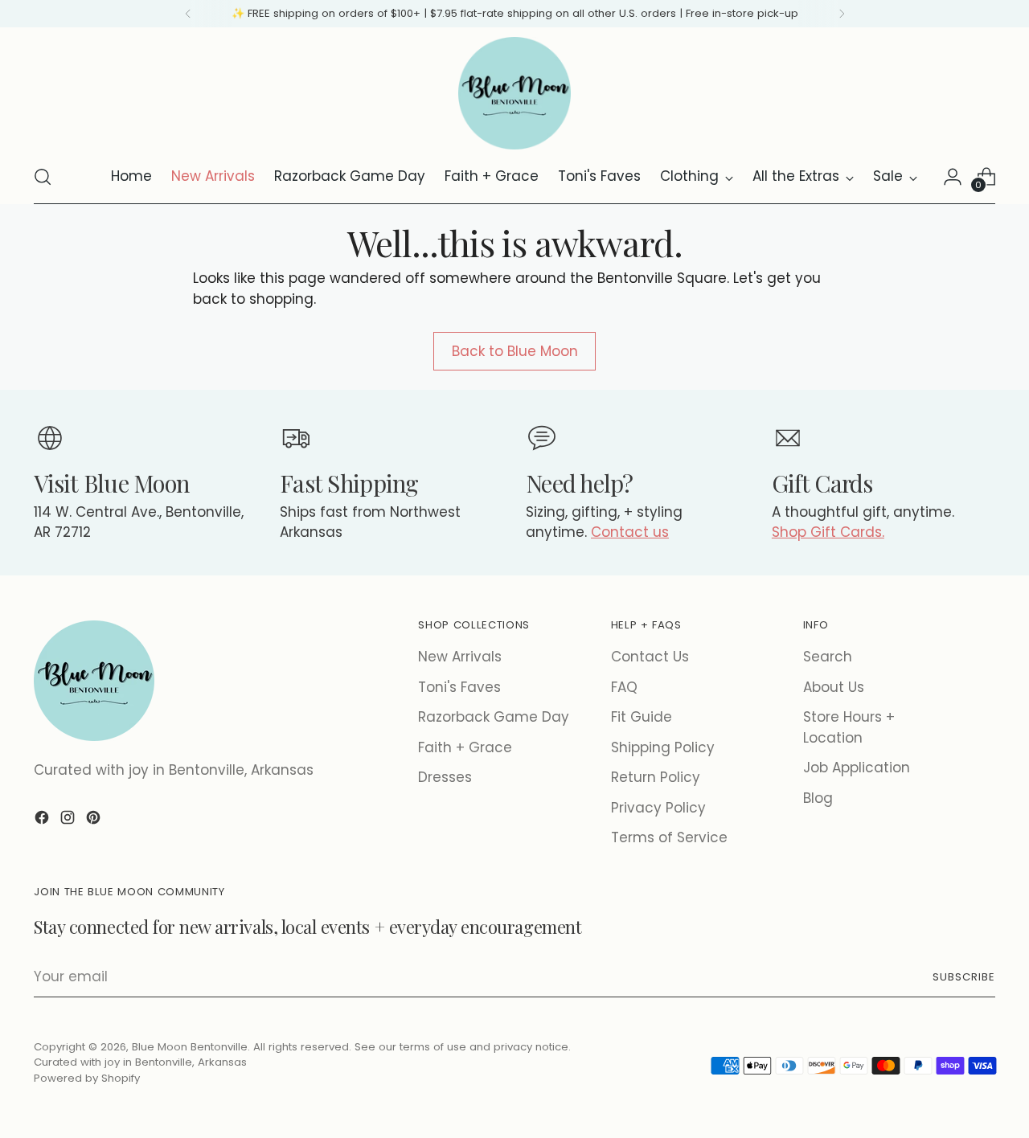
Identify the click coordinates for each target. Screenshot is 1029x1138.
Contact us (630, 532)
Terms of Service (669, 837)
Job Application (856, 767)
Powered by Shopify (87, 1078)
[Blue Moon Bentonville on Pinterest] (95, 820)
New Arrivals (460, 656)
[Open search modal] (43, 177)
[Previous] (188, 13)
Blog (818, 798)
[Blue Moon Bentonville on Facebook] (43, 820)
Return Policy (655, 777)
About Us (833, 687)
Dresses (445, 777)
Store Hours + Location (849, 727)
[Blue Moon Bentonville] (514, 93)
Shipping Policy (663, 747)
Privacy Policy (658, 807)
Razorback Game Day (493, 717)
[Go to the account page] (953, 177)
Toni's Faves (459, 687)
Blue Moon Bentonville (190, 1046)
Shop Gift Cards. (828, 532)
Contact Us (650, 656)
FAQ (624, 687)
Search (827, 656)
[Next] (841, 13)
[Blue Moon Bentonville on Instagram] (69, 820)
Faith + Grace (465, 747)
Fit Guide (641, 717)
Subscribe (964, 976)
